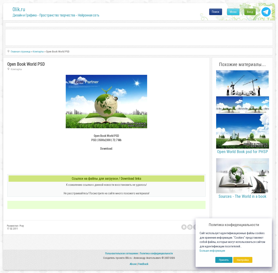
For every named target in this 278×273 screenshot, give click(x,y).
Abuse (133, 263)
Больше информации (212, 250)
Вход (250, 11)
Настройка (243, 259)
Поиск (215, 11)
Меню (233, 11)
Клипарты (16, 69)
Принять (224, 259)
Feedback (143, 263)
